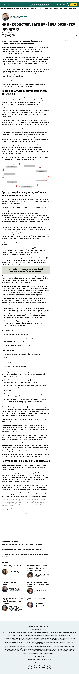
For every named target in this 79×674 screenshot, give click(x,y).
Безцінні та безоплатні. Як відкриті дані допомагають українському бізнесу (25, 270)
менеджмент (22, 509)
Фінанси (40, 9)
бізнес (14, 509)
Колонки (16, 9)
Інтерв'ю (55, 9)
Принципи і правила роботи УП (67, 632)
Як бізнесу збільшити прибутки (9, 583)
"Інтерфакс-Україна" (45, 638)
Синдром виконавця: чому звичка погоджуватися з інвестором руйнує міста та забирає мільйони (37, 567)
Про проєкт (16, 632)
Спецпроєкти (48, 9)
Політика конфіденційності (28, 632)
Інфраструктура (24, 9)
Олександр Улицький (18, 16)
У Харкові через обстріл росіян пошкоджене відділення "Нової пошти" (25, 554)
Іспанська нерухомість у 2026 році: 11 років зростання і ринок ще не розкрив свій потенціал (12, 600)
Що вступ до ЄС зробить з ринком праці (11, 566)
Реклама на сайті (7, 632)
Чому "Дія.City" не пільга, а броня (37, 599)
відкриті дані (6, 509)
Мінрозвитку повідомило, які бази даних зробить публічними (22, 544)
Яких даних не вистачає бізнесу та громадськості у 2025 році (22, 549)
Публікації (10, 9)
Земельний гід (73, 9)
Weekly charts (63, 9)
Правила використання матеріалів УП (47, 632)
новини (3, 9)
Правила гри (33, 9)
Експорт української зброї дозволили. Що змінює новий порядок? (38, 584)
